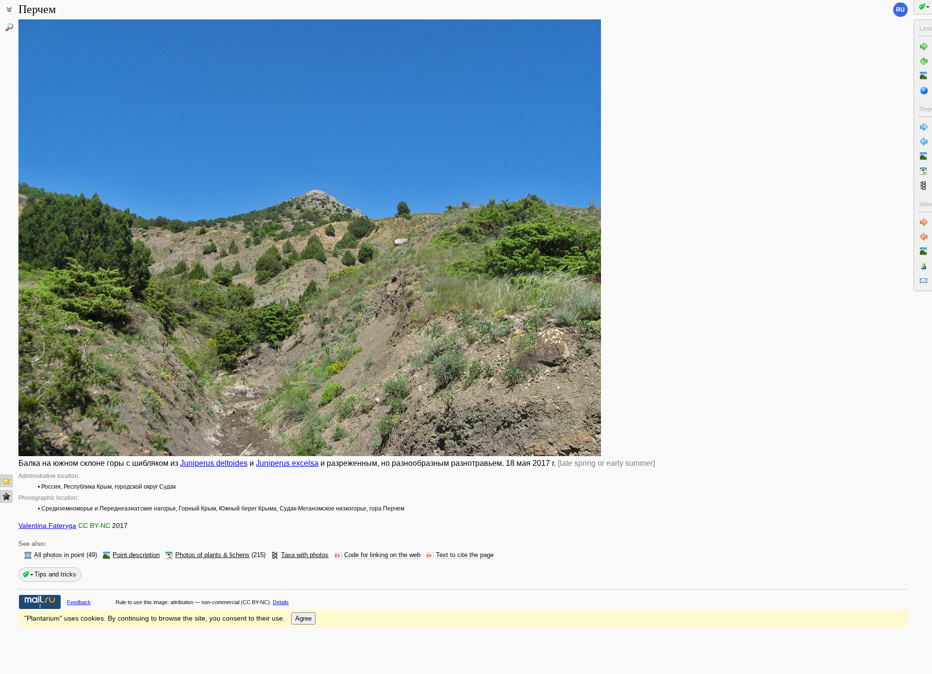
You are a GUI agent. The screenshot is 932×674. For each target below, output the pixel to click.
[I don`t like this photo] (6, 496)
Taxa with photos (305, 555)
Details (281, 602)
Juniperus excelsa (287, 463)
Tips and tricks (55, 574)
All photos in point (59, 555)
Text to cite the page (465, 555)
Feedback (79, 602)
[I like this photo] (6, 481)
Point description (136, 555)
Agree (303, 618)
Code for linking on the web (382, 555)
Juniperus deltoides (214, 463)
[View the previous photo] (79, 237)
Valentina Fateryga (47, 525)
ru (900, 9)
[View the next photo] (540, 237)
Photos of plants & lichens (212, 555)
